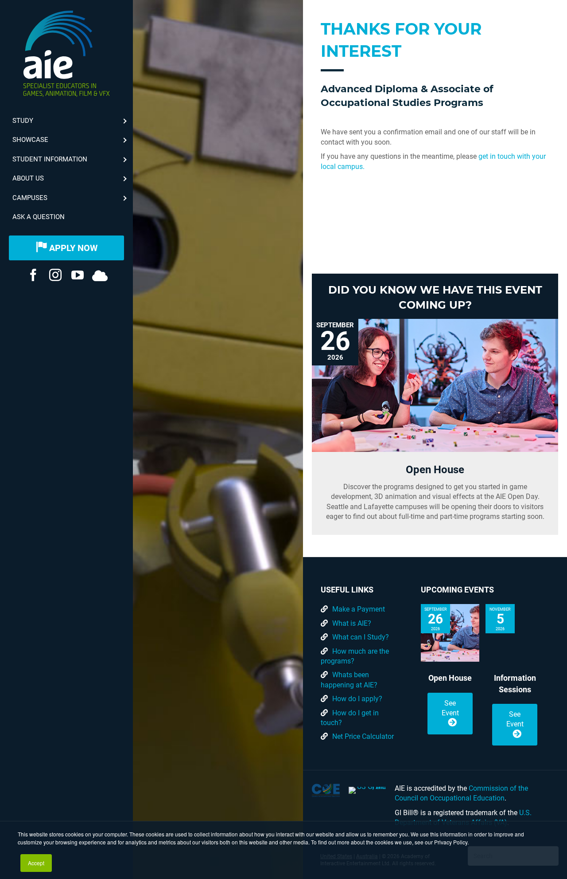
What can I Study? (360, 637)
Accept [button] (36, 863)
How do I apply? (357, 699)
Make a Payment (358, 609)
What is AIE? (351, 623)
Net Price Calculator (363, 736)
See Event (450, 708)
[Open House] (435, 385)
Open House (435, 469)
